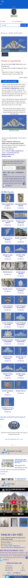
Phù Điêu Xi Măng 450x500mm (20, 289)
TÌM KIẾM (23, 25)
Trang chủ (5, 33)
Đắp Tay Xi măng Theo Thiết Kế (7, 221)
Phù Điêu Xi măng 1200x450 (20, 374)
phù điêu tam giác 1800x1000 (20, 272)
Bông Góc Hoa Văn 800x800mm (7, 238)
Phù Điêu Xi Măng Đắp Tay (20, 238)
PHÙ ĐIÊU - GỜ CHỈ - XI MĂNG (15, 33)
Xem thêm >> (3, 471)
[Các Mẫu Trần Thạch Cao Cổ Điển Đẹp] (4, 522)
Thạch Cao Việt (15, 575)
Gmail (19, 572)
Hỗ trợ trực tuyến (19, 576)
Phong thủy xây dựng (14, 451)
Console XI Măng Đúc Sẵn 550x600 (7, 323)
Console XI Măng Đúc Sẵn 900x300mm (20, 323)
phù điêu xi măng (6, 156)
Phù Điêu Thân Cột (21, 391)
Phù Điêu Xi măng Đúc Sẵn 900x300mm (20, 340)
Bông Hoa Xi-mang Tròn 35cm (7, 255)
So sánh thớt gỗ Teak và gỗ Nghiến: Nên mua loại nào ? (20, 477)
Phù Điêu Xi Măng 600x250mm (7, 357)
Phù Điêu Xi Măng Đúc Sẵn (7, 391)
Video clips (11, 484)
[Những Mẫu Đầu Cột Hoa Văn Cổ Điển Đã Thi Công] (14, 522)
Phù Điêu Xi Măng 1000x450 (7, 374)
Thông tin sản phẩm (9, 81)
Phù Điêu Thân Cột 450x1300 (21, 357)
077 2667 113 (19, 21)
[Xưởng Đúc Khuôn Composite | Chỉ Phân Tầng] (24, 522)
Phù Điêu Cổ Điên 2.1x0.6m (20, 255)
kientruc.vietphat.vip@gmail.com (14, 150)
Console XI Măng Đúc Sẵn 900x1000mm (7, 306)
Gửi (21, 167)
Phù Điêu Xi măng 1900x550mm (20, 221)
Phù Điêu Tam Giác (7, 272)
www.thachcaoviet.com (13, 152)
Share (21, 77)
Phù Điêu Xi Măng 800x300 (11, 88)
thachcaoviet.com (9, 547)
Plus (26, 77)
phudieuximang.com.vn (8, 154)
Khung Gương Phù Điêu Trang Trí (8, 204)
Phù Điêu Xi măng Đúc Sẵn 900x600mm (7, 340)
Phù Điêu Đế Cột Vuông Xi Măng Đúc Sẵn (8, 408)
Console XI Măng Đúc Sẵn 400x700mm (20, 306)
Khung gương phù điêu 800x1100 (20, 204)
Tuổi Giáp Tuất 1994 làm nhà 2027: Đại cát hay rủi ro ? (21, 458)
